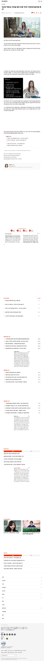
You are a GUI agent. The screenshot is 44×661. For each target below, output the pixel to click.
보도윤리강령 (20, 652)
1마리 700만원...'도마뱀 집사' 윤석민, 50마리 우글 (12, 461)
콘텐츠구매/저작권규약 (11, 652)
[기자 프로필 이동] (6, 166)
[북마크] (40, 13)
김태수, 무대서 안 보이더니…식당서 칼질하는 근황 (15, 143)
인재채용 (5, 650)
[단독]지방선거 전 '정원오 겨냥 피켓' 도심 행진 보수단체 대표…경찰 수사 (17, 408)
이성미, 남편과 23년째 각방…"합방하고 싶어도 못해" (13, 568)
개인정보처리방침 (10, 650)
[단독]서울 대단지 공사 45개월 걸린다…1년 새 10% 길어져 (15, 348)
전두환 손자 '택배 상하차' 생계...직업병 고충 (14, 145)
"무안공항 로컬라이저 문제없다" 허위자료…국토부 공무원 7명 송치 (16, 403)
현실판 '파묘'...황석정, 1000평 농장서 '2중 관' (13, 312)
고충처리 (16, 652)
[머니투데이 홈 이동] (4, 625)
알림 (3, 618)
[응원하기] (13, 164)
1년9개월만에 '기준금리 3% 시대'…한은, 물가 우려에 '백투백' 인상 (16, 405)
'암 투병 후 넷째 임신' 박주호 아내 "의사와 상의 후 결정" (13, 565)
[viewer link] (39, 36)
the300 (3, 580)
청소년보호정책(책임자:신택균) (17, 650)
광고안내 (2, 652)
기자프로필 (4, 611)
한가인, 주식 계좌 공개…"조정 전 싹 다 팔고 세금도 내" (16, 140)
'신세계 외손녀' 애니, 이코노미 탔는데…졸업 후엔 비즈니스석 (14, 560)
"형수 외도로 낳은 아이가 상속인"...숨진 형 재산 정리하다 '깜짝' (16, 377)
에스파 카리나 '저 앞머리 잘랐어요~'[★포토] (11, 532)
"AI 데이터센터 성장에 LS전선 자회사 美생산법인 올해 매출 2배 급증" (17, 338)
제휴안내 (5, 652)
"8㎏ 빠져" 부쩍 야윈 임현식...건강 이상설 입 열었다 (14, 316)
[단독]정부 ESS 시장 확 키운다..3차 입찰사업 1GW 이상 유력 (16, 346)
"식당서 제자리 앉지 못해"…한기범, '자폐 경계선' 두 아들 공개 (16, 381)
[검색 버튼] (39, 1)
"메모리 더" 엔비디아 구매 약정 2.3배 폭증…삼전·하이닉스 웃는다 (16, 341)
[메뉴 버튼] (41, 1)
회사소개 (2, 650)
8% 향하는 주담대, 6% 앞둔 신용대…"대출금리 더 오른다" (15, 410)
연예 (4, 4)
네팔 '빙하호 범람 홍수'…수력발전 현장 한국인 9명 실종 (15, 343)
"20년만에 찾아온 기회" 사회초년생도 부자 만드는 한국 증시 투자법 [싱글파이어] (31, 533)
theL (3, 584)
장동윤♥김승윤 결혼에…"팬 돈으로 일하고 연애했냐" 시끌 (14, 456)
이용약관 (24, 650)
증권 (3, 577)
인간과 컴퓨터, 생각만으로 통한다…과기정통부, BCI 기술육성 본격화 (17, 412)
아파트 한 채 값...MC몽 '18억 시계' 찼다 (12, 374)
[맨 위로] (41, 656)
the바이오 (4, 587)
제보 (3, 615)
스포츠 (3, 604)
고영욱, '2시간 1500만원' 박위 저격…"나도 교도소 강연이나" (17, 138)
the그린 (3, 590)
